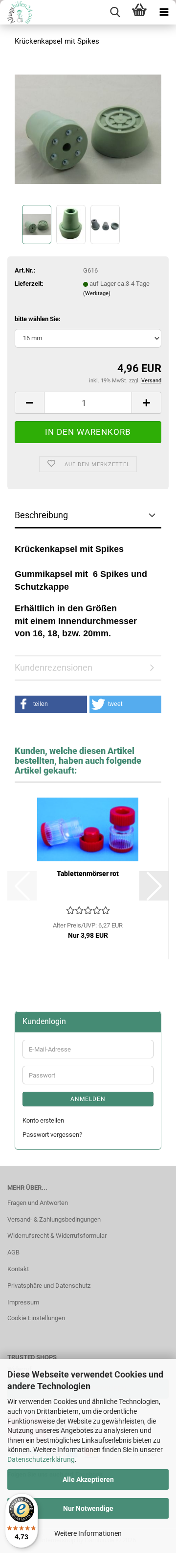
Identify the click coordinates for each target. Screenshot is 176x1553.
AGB (13, 1252)
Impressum (23, 1302)
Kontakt (18, 1269)
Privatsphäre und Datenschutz (48, 1285)
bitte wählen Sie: (38, 319)
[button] (29, 403)
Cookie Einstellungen (36, 1318)
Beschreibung (41, 515)
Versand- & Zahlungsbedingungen (54, 1219)
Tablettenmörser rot (88, 873)
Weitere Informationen (88, 1533)
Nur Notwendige (88, 1508)
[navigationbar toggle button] (164, 12)
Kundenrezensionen (53, 667)
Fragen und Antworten (37, 1202)
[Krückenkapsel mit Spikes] (88, 128)
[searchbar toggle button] (115, 12)
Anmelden (88, 1099)
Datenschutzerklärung (41, 1459)
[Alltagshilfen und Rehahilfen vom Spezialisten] (17, 12)
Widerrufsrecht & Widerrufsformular (57, 1235)
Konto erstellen (43, 1120)
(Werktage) (96, 293)
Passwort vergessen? (52, 1134)
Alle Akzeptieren (88, 1479)
